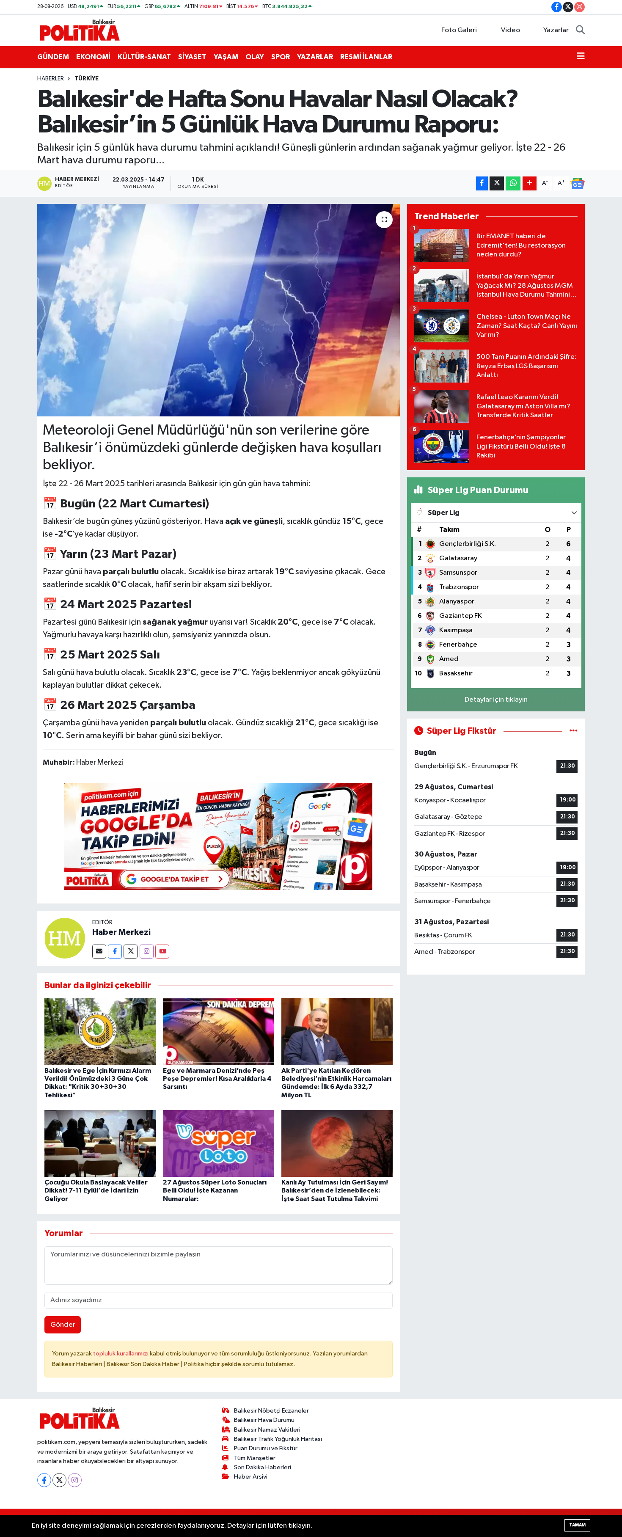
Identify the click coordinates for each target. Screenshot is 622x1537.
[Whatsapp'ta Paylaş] (513, 183)
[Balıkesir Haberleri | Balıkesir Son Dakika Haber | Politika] (79, 30)
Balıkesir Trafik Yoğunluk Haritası (278, 1439)
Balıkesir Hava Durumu (264, 1420)
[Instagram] (147, 952)
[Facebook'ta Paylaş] (482, 183)
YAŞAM (226, 57)
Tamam (577, 1525)
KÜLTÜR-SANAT (144, 57)
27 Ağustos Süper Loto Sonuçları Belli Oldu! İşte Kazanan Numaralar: (215, 1190)
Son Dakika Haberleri (262, 1467)
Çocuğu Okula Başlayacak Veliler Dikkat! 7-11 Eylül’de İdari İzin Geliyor (96, 1190)
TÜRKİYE (86, 79)
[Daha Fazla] (530, 183)
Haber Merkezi (121, 932)
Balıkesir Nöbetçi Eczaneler (271, 1411)
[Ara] (580, 30)
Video (510, 30)
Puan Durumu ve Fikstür (265, 1448)
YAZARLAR (315, 57)
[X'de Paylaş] (497, 183)
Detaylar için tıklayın (496, 699)
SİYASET (192, 57)
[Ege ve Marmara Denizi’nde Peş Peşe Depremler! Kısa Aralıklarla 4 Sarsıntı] (218, 1031)
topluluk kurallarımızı (121, 1353)
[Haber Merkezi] (64, 938)
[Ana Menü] (581, 57)
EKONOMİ (93, 57)
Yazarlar (556, 30)
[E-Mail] (99, 952)
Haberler (50, 79)
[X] (59, 1480)
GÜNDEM (53, 57)
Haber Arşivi (250, 1477)
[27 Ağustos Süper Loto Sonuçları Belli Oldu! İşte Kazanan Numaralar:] (218, 1143)
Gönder (62, 1324)
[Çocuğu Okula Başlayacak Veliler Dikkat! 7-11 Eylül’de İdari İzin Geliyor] (100, 1143)
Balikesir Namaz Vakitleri (267, 1430)
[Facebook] (115, 952)
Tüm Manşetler (254, 1458)
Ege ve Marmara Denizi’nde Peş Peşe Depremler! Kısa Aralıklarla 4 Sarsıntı (217, 1078)
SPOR (280, 57)
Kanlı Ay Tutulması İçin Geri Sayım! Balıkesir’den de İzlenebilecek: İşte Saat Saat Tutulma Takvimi (334, 1190)
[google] (218, 836)
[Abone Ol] (577, 184)
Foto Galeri (459, 30)
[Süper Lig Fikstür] (574, 731)
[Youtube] (162, 952)
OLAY (254, 57)
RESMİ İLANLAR (366, 57)
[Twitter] (131, 952)
